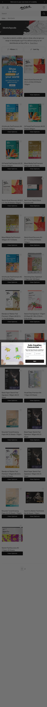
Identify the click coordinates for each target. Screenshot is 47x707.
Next (34, 361)
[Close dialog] (44, 344)
